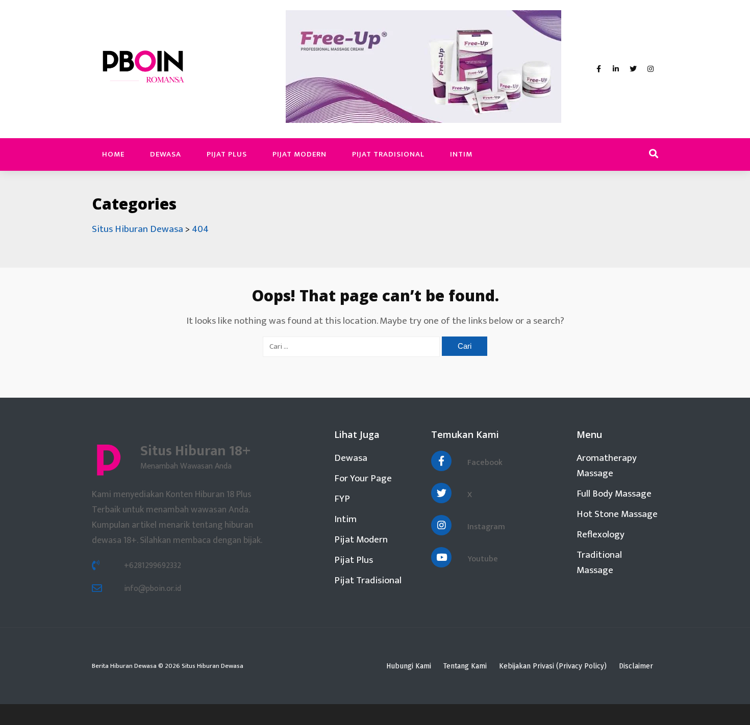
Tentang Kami (465, 666)
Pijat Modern (299, 154)
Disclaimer (636, 666)
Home (113, 154)
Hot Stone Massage (617, 514)
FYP (342, 499)
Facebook (485, 463)
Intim (461, 154)
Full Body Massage (614, 494)
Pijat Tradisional (388, 154)
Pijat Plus (227, 154)
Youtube (482, 559)
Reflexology (600, 534)
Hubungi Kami (408, 666)
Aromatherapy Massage (607, 465)
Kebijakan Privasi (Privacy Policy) (553, 666)
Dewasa (165, 154)
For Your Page (363, 478)
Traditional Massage (599, 562)
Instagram (486, 527)
